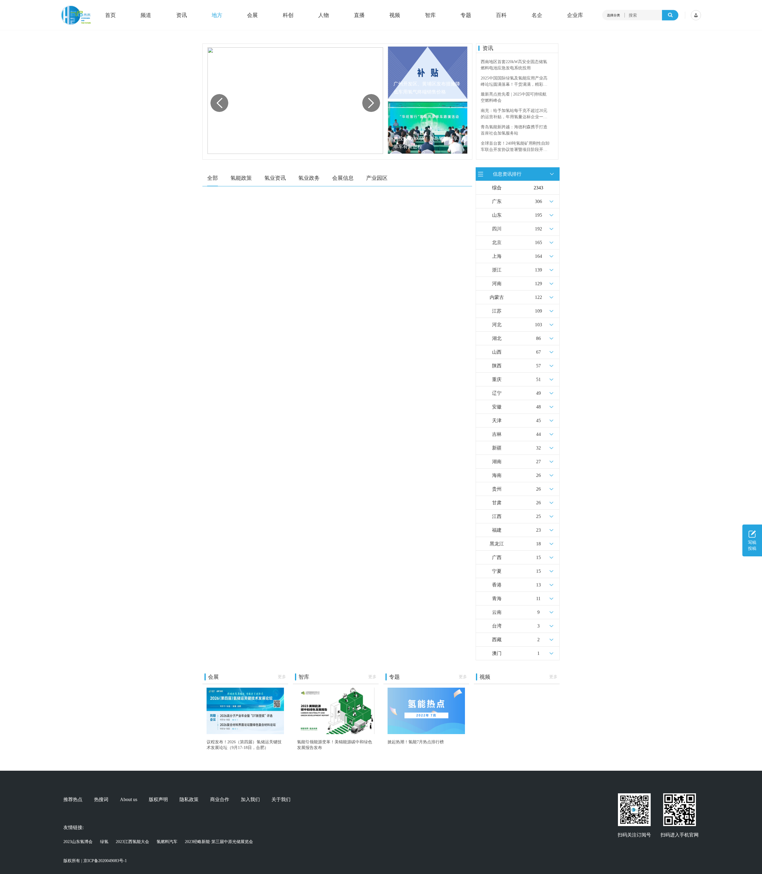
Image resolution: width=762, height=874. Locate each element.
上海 (497, 256)
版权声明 (158, 799)
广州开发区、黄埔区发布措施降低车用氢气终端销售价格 (427, 87)
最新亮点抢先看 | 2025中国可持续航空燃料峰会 (513, 97)
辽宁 (497, 393)
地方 (217, 15)
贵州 (497, 488)
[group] (295, 100)
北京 (497, 242)
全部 (212, 178)
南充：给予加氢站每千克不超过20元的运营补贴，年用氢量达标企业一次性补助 (514, 114)
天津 (497, 420)
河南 (497, 283)
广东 (497, 201)
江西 (497, 516)
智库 (430, 15)
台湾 (497, 625)
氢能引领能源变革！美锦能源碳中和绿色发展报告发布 (334, 744)
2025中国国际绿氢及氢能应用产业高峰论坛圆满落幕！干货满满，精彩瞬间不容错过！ (514, 82)
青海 (497, 598)
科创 (288, 15)
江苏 (497, 310)
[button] (371, 103)
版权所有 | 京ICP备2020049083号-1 (95, 861)
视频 (394, 15)
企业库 (575, 15)
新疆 (497, 447)
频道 (145, 15)
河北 (497, 324)
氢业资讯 (275, 178)
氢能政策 (241, 178)
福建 (497, 530)
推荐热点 (72, 799)
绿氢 (104, 841)
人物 (323, 15)
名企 (537, 15)
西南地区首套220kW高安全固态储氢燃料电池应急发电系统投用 (514, 65)
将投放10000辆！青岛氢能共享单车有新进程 (426, 142)
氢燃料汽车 (167, 841)
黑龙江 (497, 543)
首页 (110, 15)
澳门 (497, 653)
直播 (359, 15)
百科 (501, 15)
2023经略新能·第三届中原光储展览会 (219, 841)
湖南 (497, 461)
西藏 (497, 639)
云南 (497, 612)
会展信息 (343, 178)
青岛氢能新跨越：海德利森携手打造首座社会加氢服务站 (514, 130)
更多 (282, 677)
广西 (497, 557)
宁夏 (497, 571)
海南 (497, 475)
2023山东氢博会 (78, 841)
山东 (497, 215)
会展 (252, 15)
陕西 (497, 365)
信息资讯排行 (507, 173)
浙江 (497, 269)
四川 (497, 228)
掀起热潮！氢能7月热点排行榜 (416, 741)
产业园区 (377, 178)
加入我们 (250, 799)
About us (128, 799)
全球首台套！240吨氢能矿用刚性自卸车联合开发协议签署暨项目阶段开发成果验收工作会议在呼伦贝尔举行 (515, 147)
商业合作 (219, 799)
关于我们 (281, 799)
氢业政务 (309, 178)
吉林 (497, 434)
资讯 (181, 15)
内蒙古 (497, 297)
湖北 (497, 338)
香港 (497, 584)
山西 (497, 352)
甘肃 (497, 502)
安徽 (497, 406)
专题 (465, 15)
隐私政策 (189, 799)
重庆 (497, 379)
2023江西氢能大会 (132, 841)
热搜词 (101, 799)
